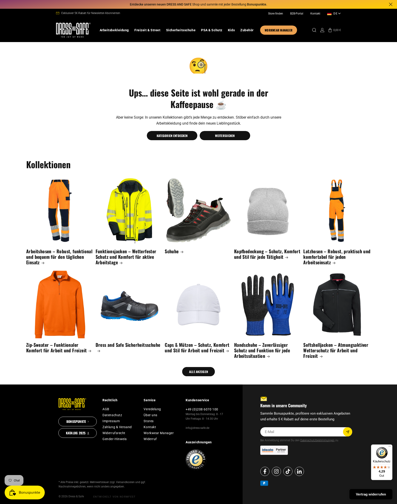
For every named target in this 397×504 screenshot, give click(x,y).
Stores (148, 421)
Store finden (275, 13)
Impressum (111, 421)
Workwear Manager (159, 433)
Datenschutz (112, 415)
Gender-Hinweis (114, 439)
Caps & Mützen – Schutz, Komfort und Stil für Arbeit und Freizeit (197, 347)
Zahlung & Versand (117, 427)
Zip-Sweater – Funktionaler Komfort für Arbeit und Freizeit (56, 347)
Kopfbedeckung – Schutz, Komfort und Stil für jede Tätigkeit (267, 253)
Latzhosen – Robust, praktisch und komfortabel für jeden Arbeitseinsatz (336, 256)
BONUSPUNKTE (76, 421)
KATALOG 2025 (76, 432)
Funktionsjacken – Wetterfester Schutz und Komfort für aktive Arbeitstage (126, 256)
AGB (105, 409)
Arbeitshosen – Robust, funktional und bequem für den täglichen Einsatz (59, 256)
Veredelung (152, 409)
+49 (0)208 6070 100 (202, 409)
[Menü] (389, 447)
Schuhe (172, 251)
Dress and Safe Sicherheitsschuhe (128, 345)
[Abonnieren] (347, 431)
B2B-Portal (296, 13)
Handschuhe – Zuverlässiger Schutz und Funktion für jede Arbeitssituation (262, 350)
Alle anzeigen (198, 371)
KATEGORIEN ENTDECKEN (172, 135)
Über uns (150, 415)
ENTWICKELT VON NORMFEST (114, 496)
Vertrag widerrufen (371, 494)
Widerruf (150, 439)
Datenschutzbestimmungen (317, 440)
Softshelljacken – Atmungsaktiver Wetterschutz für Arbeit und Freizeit (335, 350)
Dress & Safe (76, 496)
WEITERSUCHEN (225, 135)
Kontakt (315, 13)
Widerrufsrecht (113, 433)
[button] (114, 30)
